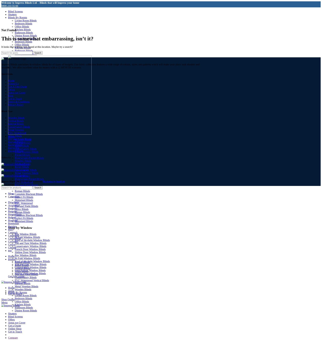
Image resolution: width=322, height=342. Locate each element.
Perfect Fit (13, 148)
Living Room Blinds (26, 20)
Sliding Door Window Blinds (30, 252)
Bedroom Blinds (23, 23)
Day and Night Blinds (26, 185)
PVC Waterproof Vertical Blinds (32, 280)
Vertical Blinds (16, 120)
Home (11, 80)
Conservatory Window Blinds (30, 246)
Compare (13, 337)
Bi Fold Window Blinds (27, 237)
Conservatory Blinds (26, 148)
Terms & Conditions (19, 101)
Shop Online (8, 299)
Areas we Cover (16, 92)
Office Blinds (22, 26)
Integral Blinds (16, 123)
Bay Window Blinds (25, 234)
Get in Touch (15, 98)
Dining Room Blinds (26, 310)
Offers (11, 89)
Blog (10, 95)
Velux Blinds (22, 209)
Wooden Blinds (23, 160)
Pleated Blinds (22, 154)
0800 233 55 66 (9, 5)
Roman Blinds (22, 191)
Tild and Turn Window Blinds (30, 243)
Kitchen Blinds (23, 29)
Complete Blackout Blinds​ (29, 194)
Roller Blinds (22, 166)
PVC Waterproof (24, 203)
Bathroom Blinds (24, 32)
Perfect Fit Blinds (24, 197)
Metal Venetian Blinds (26, 151)
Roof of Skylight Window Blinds (32, 240)
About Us (13, 83)
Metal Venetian (16, 129)
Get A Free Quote (17, 86)
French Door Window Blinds (30, 249)
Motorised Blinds (24, 200)
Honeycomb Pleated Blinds (29, 157)
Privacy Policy (15, 104)
